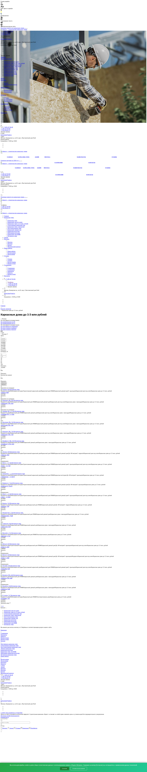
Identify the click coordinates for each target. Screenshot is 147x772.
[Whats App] (4, 119)
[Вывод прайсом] (3, 332)
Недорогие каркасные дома (9, 654)
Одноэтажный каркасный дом (13, 65)
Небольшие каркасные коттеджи (10, 653)
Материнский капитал (10, 84)
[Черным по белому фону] (1, 10)
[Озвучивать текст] (2, 23)
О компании (4, 104)
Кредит (6, 83)
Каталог (3, 641)
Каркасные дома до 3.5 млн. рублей (14, 63)
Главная (3, 57)
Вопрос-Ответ (8, 101)
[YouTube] (4, 117)
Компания (4, 630)
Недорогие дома (9, 75)
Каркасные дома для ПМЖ (8, 651)
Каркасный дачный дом (11, 69)
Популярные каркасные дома (9, 644)
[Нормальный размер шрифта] (2, 4)
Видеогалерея (8, 90)
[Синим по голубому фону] (1, 14)
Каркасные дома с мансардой (12, 66)
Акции (3, 78)
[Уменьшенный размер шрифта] (1, 3)
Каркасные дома (6, 59)
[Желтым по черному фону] (1, 12)
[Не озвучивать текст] (1, 25)
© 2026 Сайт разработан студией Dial (11, 712)
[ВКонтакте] (4, 116)
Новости (6, 108)
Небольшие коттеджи (10, 72)
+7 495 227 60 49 (8, 31)
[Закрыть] (1, 730)
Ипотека (3, 80)
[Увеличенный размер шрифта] (2, 7)
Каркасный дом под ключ (11, 61)
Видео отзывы (8, 99)
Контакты (4, 113)
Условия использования (78, 768)
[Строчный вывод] (2, 332)
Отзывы (3, 95)
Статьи (3, 665)
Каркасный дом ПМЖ (10, 74)
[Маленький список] (1, 331)
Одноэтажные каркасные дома (9, 645)
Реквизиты (7, 107)
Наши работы (5, 87)
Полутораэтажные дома (11, 68)
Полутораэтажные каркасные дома (11, 647)
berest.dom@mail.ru (6, 39)
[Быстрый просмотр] (1, 386)
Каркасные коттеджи (10, 71)
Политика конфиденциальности (10, 716)
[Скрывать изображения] (1, 19)
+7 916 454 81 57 (5, 34)
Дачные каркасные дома (8, 648)
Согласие (64, 768)
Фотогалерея (7, 92)
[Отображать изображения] (2, 17)
